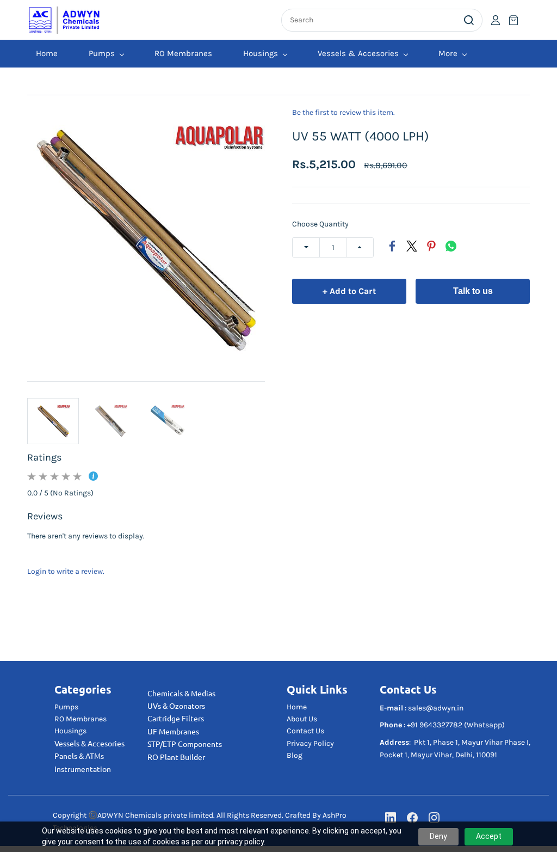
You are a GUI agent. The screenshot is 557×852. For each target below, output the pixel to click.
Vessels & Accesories (89, 743)
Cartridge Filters (175, 718)
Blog (294, 755)
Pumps (66, 707)
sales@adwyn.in (435, 708)
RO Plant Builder (176, 757)
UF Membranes (173, 731)
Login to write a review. (65, 571)
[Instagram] (434, 818)
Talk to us (473, 291)
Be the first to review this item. (343, 113)
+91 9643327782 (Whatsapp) (456, 725)
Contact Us (305, 730)
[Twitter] (412, 246)
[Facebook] (392, 246)
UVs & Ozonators (176, 706)
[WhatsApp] (451, 246)
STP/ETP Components (184, 744)
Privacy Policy (310, 743)
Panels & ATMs (79, 756)
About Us (302, 719)
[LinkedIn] (390, 818)
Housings (70, 730)
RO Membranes (80, 719)
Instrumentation (82, 769)
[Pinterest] (431, 246)
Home (297, 707)
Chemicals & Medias (181, 693)
